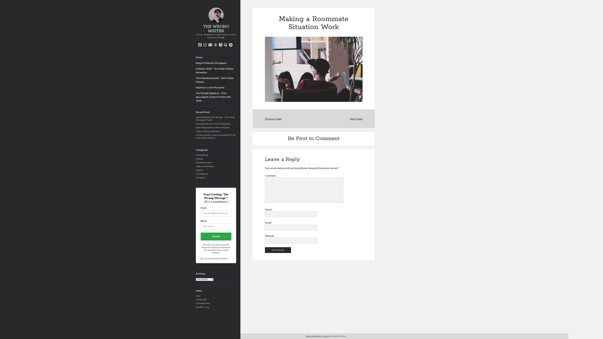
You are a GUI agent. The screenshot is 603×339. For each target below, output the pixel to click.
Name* (268, 209)
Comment (270, 175)
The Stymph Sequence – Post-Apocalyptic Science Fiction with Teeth (213, 96)
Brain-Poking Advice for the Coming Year (213, 127)
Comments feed (203, 303)
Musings (199, 159)
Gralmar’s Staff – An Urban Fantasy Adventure (215, 70)
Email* (268, 222)
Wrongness (201, 177)
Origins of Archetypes (205, 166)
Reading (199, 170)
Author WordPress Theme (317, 336)
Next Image (356, 118)
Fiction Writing (202, 155)
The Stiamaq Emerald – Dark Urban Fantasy (215, 79)
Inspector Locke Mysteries (210, 87)
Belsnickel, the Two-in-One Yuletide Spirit (213, 124)
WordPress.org (202, 307)
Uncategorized (202, 174)
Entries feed (201, 299)
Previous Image (273, 118)
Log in (198, 296)
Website (269, 235)
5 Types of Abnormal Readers (208, 131)
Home (199, 57)
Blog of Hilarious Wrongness (211, 62)
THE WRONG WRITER (216, 29)
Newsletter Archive (204, 162)
